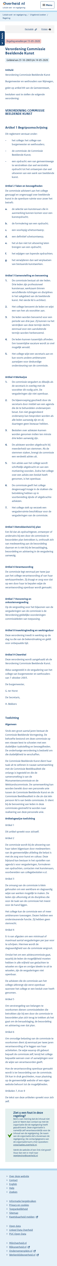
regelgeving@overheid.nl (25, 1155)
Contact (13, 1180)
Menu (49, 5)
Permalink (29, 29)
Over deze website (19, 1176)
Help (11, 1188)
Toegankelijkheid (18, 1209)
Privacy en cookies (19, 1205)
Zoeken (13, 1192)
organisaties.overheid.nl (25, 1144)
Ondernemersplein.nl (20, 1250)
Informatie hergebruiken (22, 1201)
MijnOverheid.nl (18, 1243)
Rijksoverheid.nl (17, 1247)
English (13, 1184)
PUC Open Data (17, 1233)
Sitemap (13, 1213)
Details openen (2, 38)
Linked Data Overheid (21, 1230)
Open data (15, 1226)
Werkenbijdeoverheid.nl (22, 1254)
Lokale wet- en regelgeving (14, 14)
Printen (44, 29)
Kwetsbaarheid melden (22, 1216)
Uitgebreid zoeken (38, 14)
